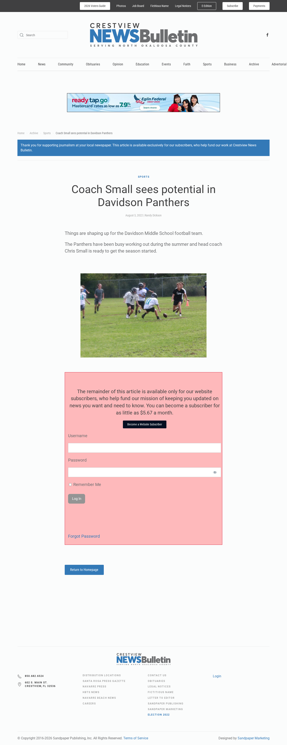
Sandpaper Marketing (254, 738)
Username (77, 435)
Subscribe (232, 6)
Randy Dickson (153, 215)
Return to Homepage (84, 570)
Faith (186, 64)
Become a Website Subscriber (144, 424)
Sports (207, 64)
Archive (254, 64)
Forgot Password (84, 536)
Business (230, 64)
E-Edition (207, 6)
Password (77, 460)
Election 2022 (159, 714)
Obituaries (93, 64)
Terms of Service (135, 738)
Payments (259, 6)
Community (65, 64)
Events (166, 64)
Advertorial (279, 64)
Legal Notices (183, 6)
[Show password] (215, 472)
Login (217, 676)
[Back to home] (144, 35)
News (41, 64)
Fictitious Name (159, 6)
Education (142, 64)
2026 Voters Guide (95, 6)
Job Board (138, 6)
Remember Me (86, 484)
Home (21, 64)
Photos (121, 6)
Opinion (118, 64)
